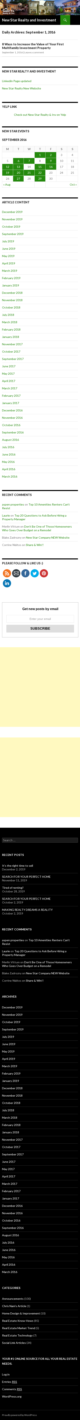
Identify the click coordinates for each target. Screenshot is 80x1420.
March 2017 (9, 388)
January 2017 (10, 403)
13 (18, 166)
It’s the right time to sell (17, 865)
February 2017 (11, 395)
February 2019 (11, 278)
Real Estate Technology (17, 1335)
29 (40, 178)
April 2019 (8, 263)
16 (51, 166)
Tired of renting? (13, 887)
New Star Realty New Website (21, 88)
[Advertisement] (40, 687)
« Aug (6, 184)
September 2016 (13, 432)
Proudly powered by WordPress (19, 1415)
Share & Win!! (35, 545)
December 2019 (12, 212)
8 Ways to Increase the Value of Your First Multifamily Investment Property (33, 46)
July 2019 (8, 241)
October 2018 (11, 307)
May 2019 (8, 256)
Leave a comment (34, 52)
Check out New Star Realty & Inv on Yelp (40, 114)
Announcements (13, 1298)
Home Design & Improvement (21, 1313)
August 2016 (10, 439)
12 (7, 166)
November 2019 (12, 219)
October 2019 (11, 226)
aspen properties (13, 504)
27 (18, 178)
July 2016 (8, 447)
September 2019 (13, 234)
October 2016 (11, 425)
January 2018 (10, 337)
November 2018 (12, 300)
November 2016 (12, 417)
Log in (6, 1374)
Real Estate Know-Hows (17, 1320)
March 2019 (9, 270)
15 (40, 166)
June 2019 (8, 248)
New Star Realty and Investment (29, 20)
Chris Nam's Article (14, 1306)
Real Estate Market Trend (18, 1328)
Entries (9, 1381)
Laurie (6, 515)
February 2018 (11, 329)
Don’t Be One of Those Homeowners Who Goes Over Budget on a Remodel (37, 528)
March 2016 (9, 476)
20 (18, 172)
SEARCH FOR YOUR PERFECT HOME (26, 876)
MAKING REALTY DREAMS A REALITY (27, 909)
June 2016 (8, 454)
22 (40, 172)
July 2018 (8, 314)
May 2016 (8, 461)
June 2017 (8, 366)
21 (29, 172)
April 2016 (8, 469)
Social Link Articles (14, 1342)
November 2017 (12, 344)
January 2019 (10, 285)
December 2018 (12, 292)
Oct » (73, 184)
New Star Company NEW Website (48, 537)
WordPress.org (12, 1396)
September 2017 (13, 359)
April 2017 (8, 381)
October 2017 (11, 351)
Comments (12, 1389)
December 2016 (12, 410)
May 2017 (8, 373)
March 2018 (9, 322)
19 (7, 172)
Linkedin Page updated (16, 81)
